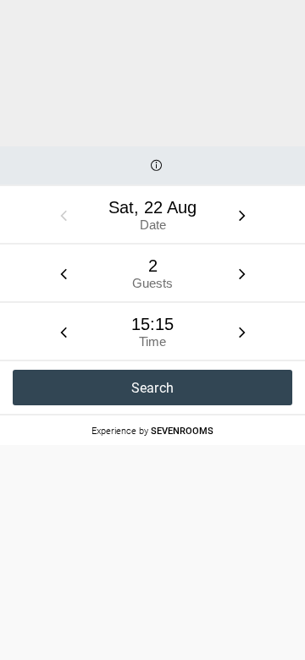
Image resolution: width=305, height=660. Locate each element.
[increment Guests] (242, 273)
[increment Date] (242, 215)
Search (153, 388)
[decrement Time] (63, 331)
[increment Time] (242, 331)
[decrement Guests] (63, 273)
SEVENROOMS (182, 430)
